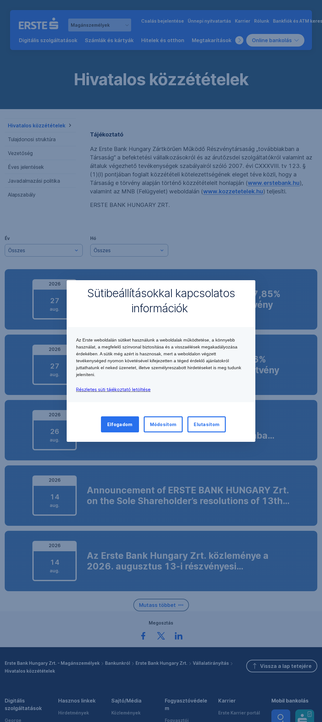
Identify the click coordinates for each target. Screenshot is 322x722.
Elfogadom (120, 424)
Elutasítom (206, 424)
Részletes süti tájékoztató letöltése (113, 389)
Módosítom (163, 424)
